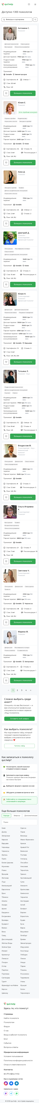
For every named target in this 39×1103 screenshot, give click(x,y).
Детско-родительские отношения (16, 190)
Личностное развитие (22, 47)
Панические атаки (11, 312)
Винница (23, 836)
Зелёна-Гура (6, 947)
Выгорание (8, 47)
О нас (6, 1031)
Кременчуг (6, 955)
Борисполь (24, 916)
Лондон (5, 962)
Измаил (4, 951)
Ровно (4, 870)
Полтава (23, 855)
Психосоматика (10, 650)
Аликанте (23, 886)
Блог (6, 1039)
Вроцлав (5, 874)
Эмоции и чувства (25, 121)
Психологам (9, 1022)
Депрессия (8, 309)
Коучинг (7, 393)
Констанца (24, 951)
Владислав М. (24, 445)
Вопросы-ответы (11, 1047)
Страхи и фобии (10, 118)
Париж (22, 966)
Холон (22, 989)
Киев (3, 828)
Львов (22, 832)
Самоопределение (11, 464)
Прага (4, 859)
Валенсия (24, 851)
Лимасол (5, 959)
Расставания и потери (22, 248)
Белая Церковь (7, 863)
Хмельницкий (7, 886)
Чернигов (24, 897)
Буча (22, 924)
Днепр (4, 832)
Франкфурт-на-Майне (10, 985)
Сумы (22, 882)
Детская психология (11, 44)
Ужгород (23, 859)
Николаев (24, 866)
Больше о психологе (23, 93)
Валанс (4, 928)
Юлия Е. (22, 102)
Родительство (22, 118)
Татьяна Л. (23, 371)
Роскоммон (24, 974)
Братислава (24, 889)
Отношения (9, 248)
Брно (4, 893)
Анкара (4, 905)
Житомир (5, 878)
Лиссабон (24, 863)
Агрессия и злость (11, 121)
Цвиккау (5, 993)
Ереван (23, 939)
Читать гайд (19, 746)
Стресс (15, 393)
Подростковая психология (14, 387)
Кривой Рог (24, 847)
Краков (23, 843)
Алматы (4, 901)
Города (6, 816)
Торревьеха (24, 978)
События (7, 1043)
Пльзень (23, 970)
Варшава (5, 843)
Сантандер (6, 978)
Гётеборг (23, 935)
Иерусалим (24, 947)
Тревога (7, 589)
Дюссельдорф (7, 939)
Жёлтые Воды (7, 943)
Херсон (4, 989)
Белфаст (23, 909)
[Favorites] (29, 4)
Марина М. (23, 631)
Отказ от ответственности (15, 1065)
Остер (4, 966)
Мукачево (5, 866)
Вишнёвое (24, 932)
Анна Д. (21, 172)
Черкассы (5, 851)
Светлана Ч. (23, 570)
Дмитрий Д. (23, 233)
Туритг (4, 982)
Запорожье (6, 836)
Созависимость (22, 650)
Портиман (5, 974)
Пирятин (5, 970)
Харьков (5, 840)
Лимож (23, 959)
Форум (7, 1027)
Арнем (4, 909)
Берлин (23, 912)
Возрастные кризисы (12, 525)
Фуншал (23, 985)
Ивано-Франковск (27, 840)
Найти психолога (11, 1018)
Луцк (4, 882)
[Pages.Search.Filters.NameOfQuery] (35, 20)
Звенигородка (25, 943)
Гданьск (23, 874)
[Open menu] (35, 4)
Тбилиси (5, 897)
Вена (4, 932)
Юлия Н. (22, 293)
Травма (21, 187)
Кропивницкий (26, 878)
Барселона (6, 889)
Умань (22, 982)
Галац (4, 935)
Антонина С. (23, 28)
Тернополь (24, 870)
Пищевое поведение (26, 312)
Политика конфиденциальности (18, 1061)
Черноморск (25, 993)
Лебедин (23, 955)
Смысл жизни (9, 251)
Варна (22, 928)
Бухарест (5, 924)
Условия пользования (13, 1056)
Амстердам (24, 901)
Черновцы (5, 847)
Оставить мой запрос (19, 719)
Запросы (17, 816)
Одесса (23, 828)
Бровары (5, 920)
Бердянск (5, 912)
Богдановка (6, 916)
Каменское (24, 893)
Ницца (22, 962)
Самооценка (25, 44)
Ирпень (4, 855)
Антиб (22, 905)
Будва (22, 920)
